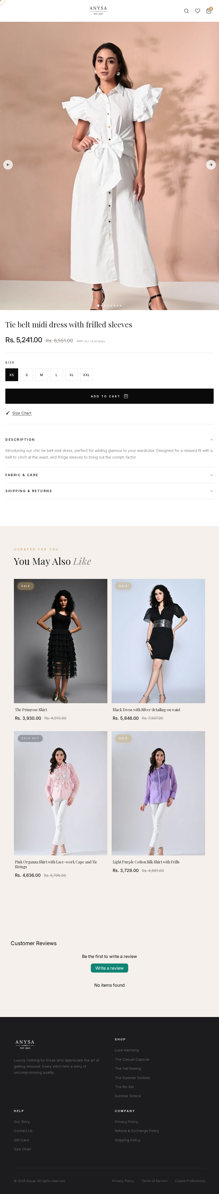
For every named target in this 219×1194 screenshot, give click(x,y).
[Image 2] (101, 305)
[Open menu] (11, 11)
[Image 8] (121, 305)
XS (11, 375)
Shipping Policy (127, 1140)
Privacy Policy (126, 1121)
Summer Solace (128, 1096)
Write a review (109, 968)
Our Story (22, 1121)
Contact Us (23, 1131)
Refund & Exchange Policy (137, 1131)
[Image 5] (111, 305)
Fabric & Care (21, 475)
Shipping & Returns (28, 491)
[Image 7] (117, 305)
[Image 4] (108, 305)
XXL (86, 375)
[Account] (197, 11)
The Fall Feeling (128, 1068)
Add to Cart (105, 396)
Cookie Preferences (190, 1181)
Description (20, 440)
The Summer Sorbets (132, 1078)
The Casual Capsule (132, 1059)
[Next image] (211, 165)
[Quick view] (101, 588)
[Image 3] (104, 305)
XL (71, 375)
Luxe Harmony (127, 1050)
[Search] (186, 11)
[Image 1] (98, 305)
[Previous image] (8, 165)
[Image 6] (114, 305)
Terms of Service (154, 1181)
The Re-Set (124, 1087)
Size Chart (22, 413)
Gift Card (21, 1140)
